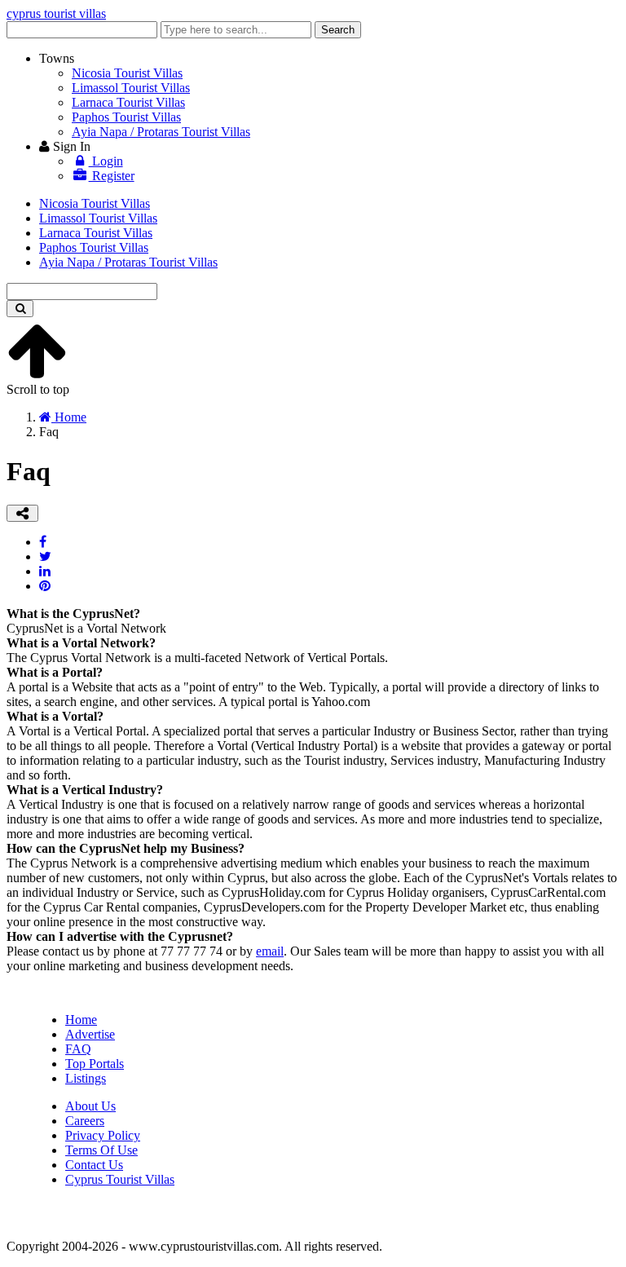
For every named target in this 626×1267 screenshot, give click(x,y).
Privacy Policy (102, 1135)
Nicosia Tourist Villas (127, 73)
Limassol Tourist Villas (131, 88)
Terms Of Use (101, 1150)
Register (111, 176)
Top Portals (94, 1064)
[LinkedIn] (45, 571)
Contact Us (94, 1165)
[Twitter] (45, 556)
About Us (90, 1106)
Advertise (90, 1034)
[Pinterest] (45, 586)
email (270, 951)
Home (81, 1019)
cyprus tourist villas (56, 13)
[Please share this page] (22, 513)
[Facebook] (42, 542)
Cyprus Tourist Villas (119, 1179)
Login (106, 161)
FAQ (78, 1049)
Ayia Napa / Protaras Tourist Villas (161, 132)
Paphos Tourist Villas (126, 117)
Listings (85, 1078)
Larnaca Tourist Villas (128, 102)
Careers (84, 1121)
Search (338, 30)
